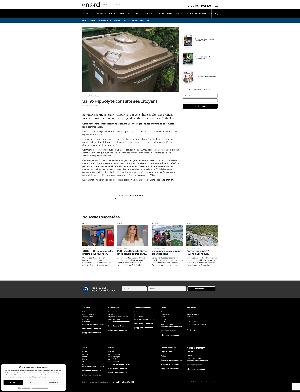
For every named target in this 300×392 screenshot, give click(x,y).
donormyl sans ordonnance (93, 324)
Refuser (33, 382)
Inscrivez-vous (200, 106)
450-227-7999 (192, 322)
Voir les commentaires (131, 195)
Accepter (13, 382)
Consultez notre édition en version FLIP (205, 40)
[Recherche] (215, 14)
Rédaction (90, 105)
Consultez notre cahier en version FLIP (204, 58)
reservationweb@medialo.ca (197, 324)
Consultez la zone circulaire (205, 76)
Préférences (53, 382)
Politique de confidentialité (40, 388)
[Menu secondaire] (216, 6)
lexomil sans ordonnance (91, 328)
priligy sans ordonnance (91, 333)
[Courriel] (96, 105)
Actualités (86, 223)
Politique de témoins (24, 388)
